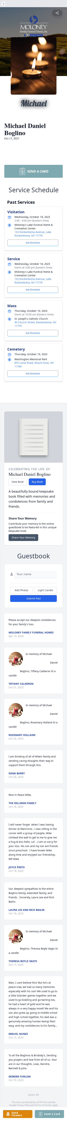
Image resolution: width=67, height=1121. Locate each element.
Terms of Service (43, 1105)
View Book (18, 481)
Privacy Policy (23, 1105)
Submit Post (33, 598)
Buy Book (37, 481)
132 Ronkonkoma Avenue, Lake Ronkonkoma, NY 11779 (32, 233)
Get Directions (33, 242)
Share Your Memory (23, 537)
